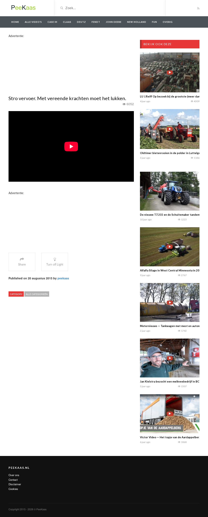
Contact (13, 480)
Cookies (13, 489)
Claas (67, 22)
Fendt (96, 22)
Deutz (81, 22)
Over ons (14, 475)
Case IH (52, 22)
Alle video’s (33, 22)
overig (168, 22)
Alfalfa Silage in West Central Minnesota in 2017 (171, 270)
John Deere (113, 22)
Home (15, 22)
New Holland (136, 22)
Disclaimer (15, 484)
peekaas (63, 278)
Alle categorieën (37, 294)
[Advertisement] (40, 66)
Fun (154, 22)
